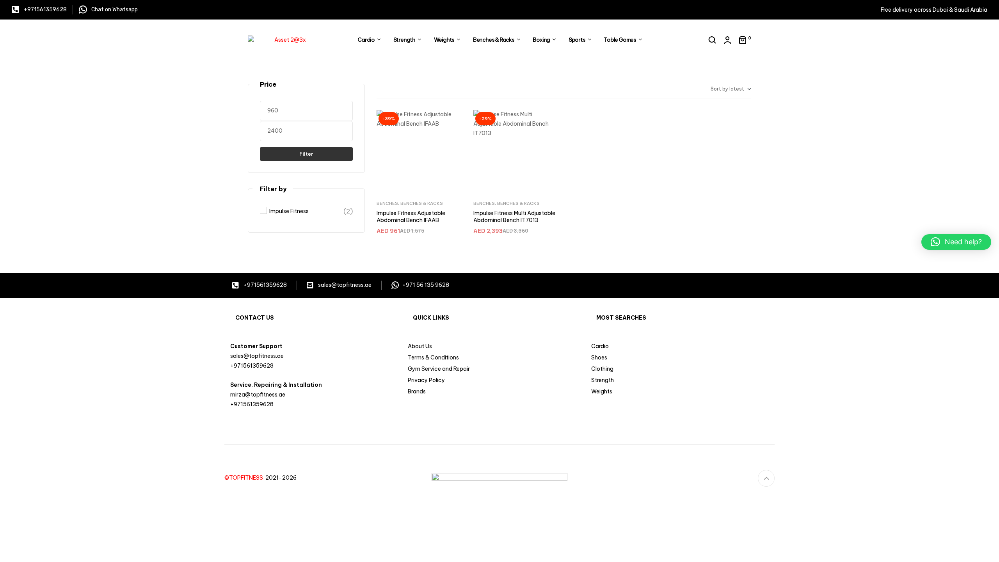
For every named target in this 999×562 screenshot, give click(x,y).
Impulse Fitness (289, 211)
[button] (956, 242)
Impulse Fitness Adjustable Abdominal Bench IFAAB (411, 217)
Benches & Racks (421, 203)
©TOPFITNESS (244, 477)
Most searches (621, 317)
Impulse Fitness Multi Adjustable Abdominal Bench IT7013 (514, 217)
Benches (387, 203)
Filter (306, 154)
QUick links (431, 317)
